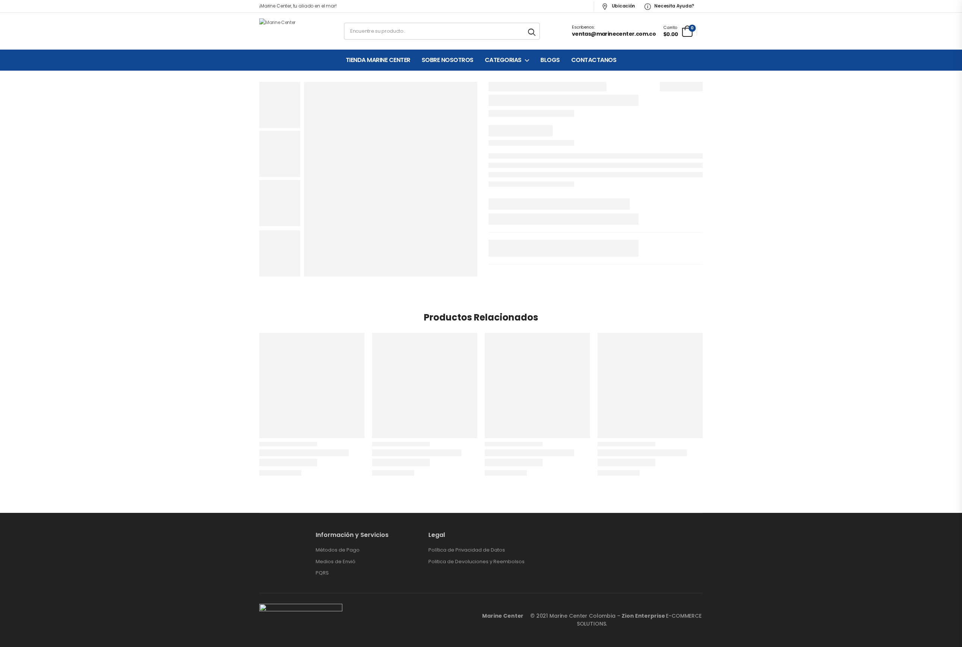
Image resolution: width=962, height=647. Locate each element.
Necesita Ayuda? (673, 6)
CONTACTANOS (594, 60)
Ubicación (623, 6)
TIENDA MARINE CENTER (378, 60)
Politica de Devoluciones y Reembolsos (476, 562)
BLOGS (550, 60)
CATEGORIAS (503, 60)
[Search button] (532, 31)
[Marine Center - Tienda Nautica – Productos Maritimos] (288, 31)
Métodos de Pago (338, 550)
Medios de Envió (335, 562)
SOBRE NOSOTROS (447, 60)
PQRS (322, 573)
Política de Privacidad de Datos (466, 550)
